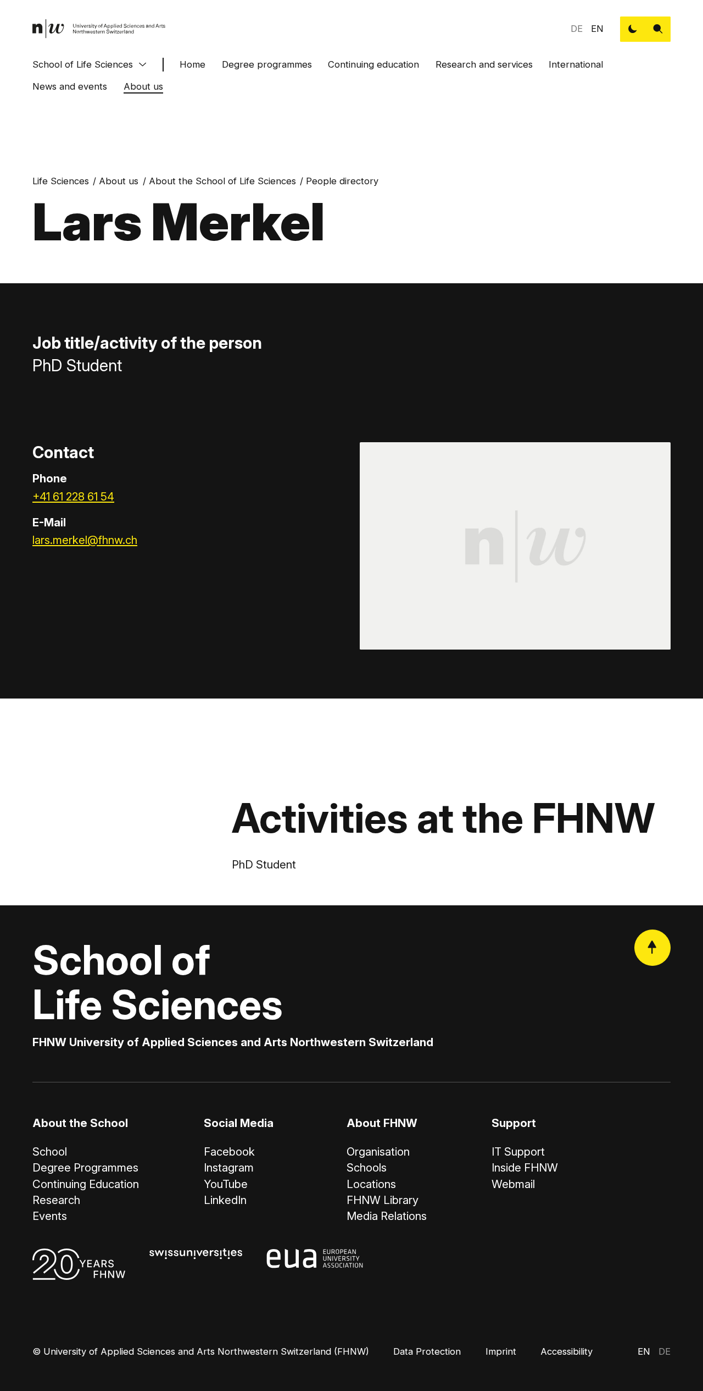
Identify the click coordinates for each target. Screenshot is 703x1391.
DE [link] (577, 28)
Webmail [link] (513, 1184)
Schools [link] (367, 1167)
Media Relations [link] (387, 1216)
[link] (99, 29)
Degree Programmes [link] (85, 1167)
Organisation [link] (378, 1151)
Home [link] (192, 64)
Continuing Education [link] (85, 1184)
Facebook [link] (229, 1151)
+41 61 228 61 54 (73, 496)
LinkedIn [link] (225, 1200)
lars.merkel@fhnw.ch (84, 540)
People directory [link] (342, 180)
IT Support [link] (518, 1151)
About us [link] (118, 180)
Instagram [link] (229, 1167)
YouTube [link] (226, 1184)
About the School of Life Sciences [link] (222, 180)
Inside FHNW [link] (525, 1167)
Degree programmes (267, 64)
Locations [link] (371, 1184)
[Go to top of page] (652, 948)
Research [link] (56, 1200)
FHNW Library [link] (383, 1200)
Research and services (484, 64)
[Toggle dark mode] (632, 29)
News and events (69, 86)
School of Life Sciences (82, 64)
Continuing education (373, 64)
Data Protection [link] (427, 1351)
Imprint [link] (501, 1351)
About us (143, 86)
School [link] (49, 1151)
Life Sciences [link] (60, 180)
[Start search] (658, 29)
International (576, 64)
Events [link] (49, 1216)
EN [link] (597, 28)
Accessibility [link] (566, 1351)
